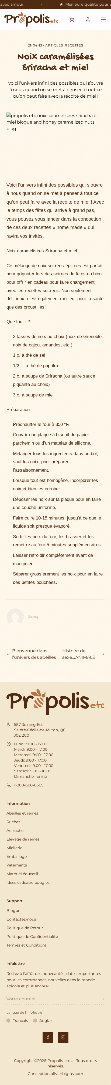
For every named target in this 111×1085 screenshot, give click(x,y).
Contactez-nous (21, 919)
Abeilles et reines (22, 813)
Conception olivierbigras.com (55, 1073)
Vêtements (16, 865)
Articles (54, 45)
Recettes (74, 45)
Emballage (16, 856)
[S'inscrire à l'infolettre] (102, 999)
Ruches (13, 821)
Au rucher (15, 830)
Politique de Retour (24, 927)
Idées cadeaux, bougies (28, 882)
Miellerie (14, 847)
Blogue (13, 910)
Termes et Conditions (26, 945)
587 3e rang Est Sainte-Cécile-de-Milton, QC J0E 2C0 (40, 730)
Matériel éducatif (22, 873)
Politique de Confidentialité (32, 936)
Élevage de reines (22, 839)
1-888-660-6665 (28, 785)
